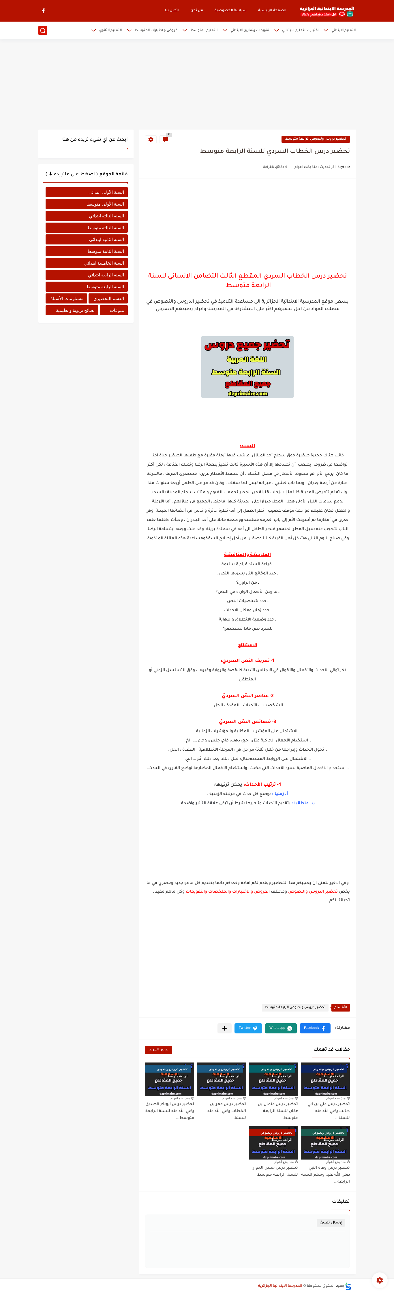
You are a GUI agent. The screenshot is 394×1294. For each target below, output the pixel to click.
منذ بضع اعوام (336, 1098)
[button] (315, 1028)
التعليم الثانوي (110, 31)
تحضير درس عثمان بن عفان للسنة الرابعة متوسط (278, 1111)
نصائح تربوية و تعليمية (75, 310)
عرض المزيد (158, 1050)
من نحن (196, 11)
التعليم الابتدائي (343, 31)
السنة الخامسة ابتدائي (104, 263)
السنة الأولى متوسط (105, 204)
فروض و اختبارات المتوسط (156, 31)
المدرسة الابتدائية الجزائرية (280, 1286)
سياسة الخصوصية (231, 11)
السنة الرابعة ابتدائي (106, 274)
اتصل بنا (172, 11)
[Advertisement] (197, 85)
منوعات (117, 310)
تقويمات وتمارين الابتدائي (249, 31)
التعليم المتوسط (203, 31)
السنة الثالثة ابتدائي (106, 215)
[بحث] (42, 30)
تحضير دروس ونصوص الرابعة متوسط (315, 139)
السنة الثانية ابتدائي (106, 239)
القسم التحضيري (108, 298)
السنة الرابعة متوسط (105, 286)
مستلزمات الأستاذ (67, 298)
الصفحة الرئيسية (272, 11)
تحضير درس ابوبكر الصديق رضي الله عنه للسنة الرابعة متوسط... (169, 1111)
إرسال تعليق (331, 1223)
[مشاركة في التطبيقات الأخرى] (224, 1028)
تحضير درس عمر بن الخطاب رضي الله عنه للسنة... (226, 1111)
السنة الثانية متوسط (105, 251)
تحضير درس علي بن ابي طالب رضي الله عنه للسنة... (328, 1111)
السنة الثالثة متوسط (105, 227)
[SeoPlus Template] (347, 1286)
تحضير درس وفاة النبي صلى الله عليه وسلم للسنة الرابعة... (325, 1175)
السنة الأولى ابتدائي (106, 192)
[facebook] (43, 11)
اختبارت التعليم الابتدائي (300, 31)
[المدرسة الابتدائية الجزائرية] (327, 11)
